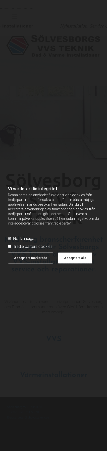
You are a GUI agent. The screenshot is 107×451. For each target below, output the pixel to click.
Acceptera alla (75, 258)
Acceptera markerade (30, 258)
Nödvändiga (23, 239)
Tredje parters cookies (33, 247)
